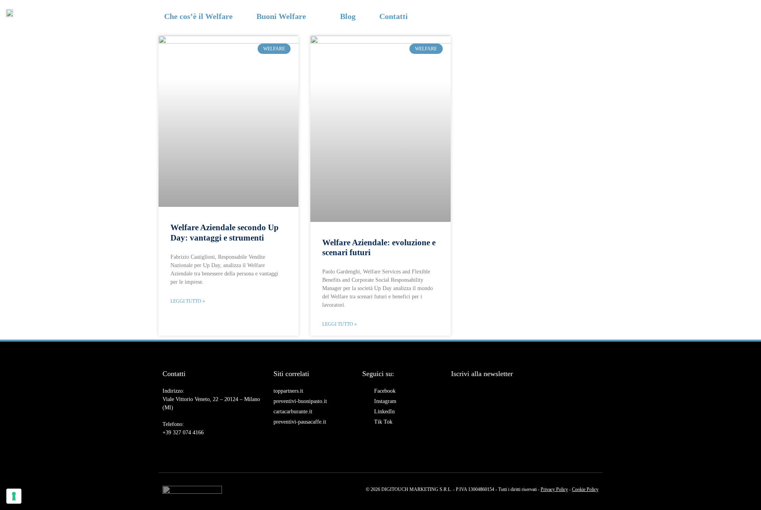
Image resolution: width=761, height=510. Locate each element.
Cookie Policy (585, 489)
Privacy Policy (554, 489)
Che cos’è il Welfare (198, 16)
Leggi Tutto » (187, 301)
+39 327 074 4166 (183, 433)
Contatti (393, 16)
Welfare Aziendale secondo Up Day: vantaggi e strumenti (224, 232)
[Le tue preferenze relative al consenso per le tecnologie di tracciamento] (13, 496)
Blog (348, 16)
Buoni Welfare (281, 16)
